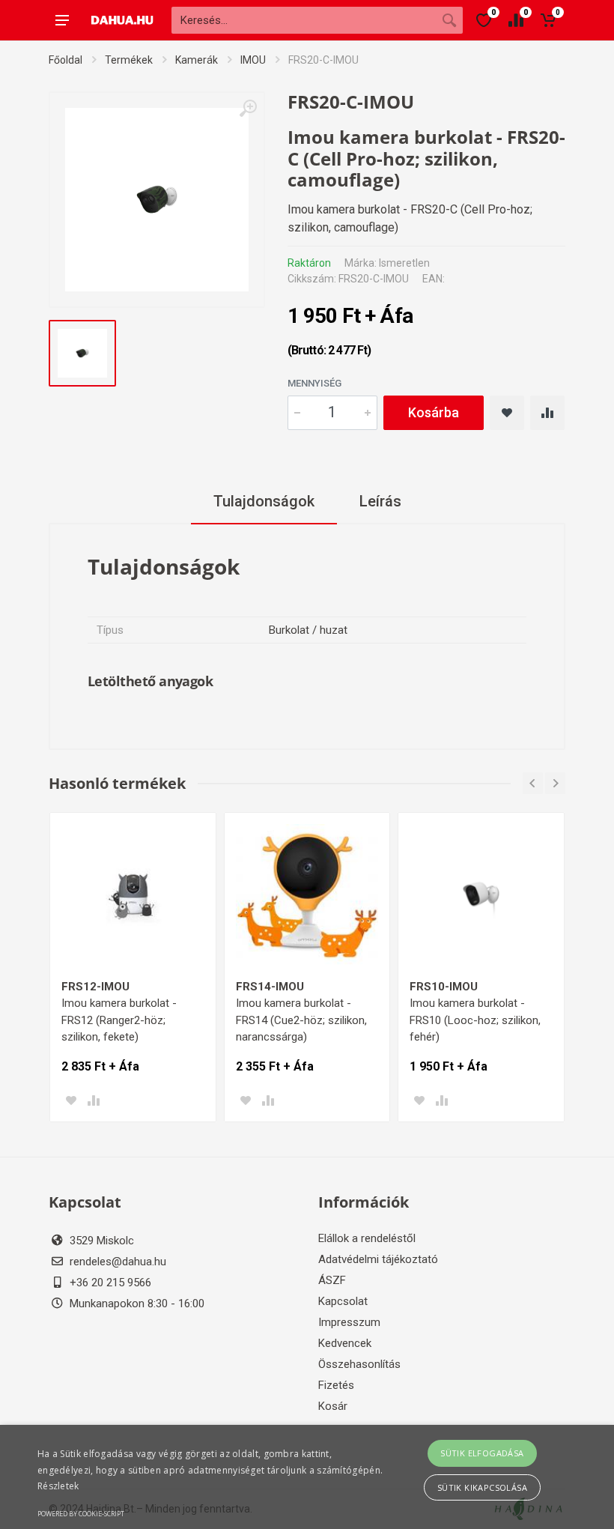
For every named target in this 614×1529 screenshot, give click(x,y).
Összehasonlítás (359, 1364)
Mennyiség (314, 383)
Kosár (332, 1406)
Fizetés (336, 1385)
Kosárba (433, 412)
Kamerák (196, 60)
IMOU (253, 60)
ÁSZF (332, 1280)
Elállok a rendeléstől (367, 1238)
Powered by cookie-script (80, 1514)
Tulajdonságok (263, 501)
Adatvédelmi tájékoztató (378, 1259)
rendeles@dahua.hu (118, 1261)
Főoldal (65, 60)
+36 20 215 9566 (110, 1282)
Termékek (129, 60)
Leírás (380, 501)
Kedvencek (344, 1343)
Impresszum (349, 1322)
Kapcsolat (343, 1301)
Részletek (58, 1486)
